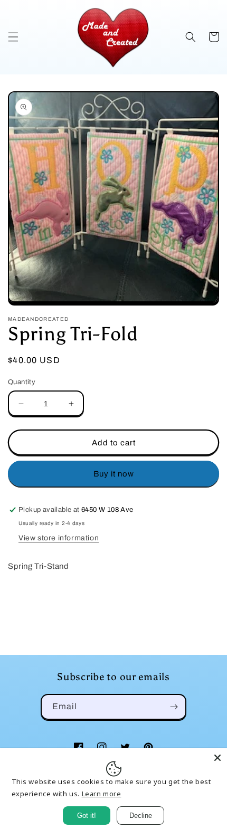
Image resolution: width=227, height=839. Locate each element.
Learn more (101, 793)
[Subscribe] (173, 707)
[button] (13, 37)
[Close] (217, 757)
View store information (58, 538)
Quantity (21, 382)
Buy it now (113, 474)
